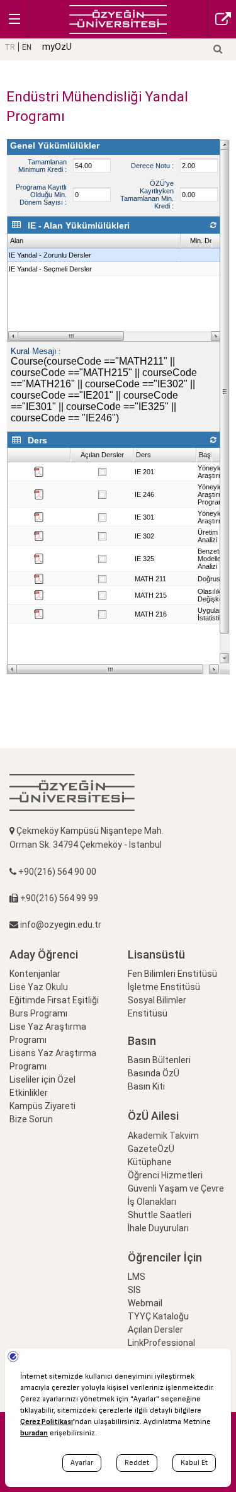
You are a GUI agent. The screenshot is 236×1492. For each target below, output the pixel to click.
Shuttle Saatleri (159, 1215)
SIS (134, 1290)
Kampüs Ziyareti (42, 1106)
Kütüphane (150, 1162)
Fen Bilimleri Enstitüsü (172, 974)
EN (26, 47)
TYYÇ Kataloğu (158, 1316)
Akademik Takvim (163, 1135)
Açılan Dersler (155, 1329)
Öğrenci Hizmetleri (165, 1175)
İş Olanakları (152, 1202)
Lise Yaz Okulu (38, 987)
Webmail (145, 1303)
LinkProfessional (161, 1343)
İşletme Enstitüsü (164, 987)
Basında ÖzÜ (153, 1073)
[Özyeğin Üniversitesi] (118, 19)
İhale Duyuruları (158, 1228)
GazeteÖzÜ (151, 1149)
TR (9, 47)
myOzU (57, 47)
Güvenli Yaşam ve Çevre (176, 1188)
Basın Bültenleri (159, 1060)
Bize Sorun (31, 1119)
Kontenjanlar (34, 974)
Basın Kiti (146, 1086)
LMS (136, 1277)
